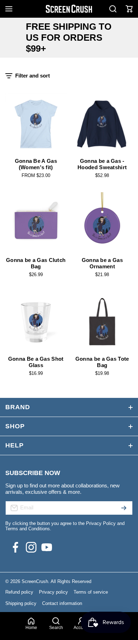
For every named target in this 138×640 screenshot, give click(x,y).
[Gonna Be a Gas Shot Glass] (36, 322)
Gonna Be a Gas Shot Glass (36, 362)
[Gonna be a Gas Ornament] (102, 222)
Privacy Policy (101, 523)
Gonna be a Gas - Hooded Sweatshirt (102, 164)
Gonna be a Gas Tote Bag (102, 362)
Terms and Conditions (27, 528)
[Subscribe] (124, 508)
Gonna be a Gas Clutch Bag (35, 263)
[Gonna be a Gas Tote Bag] (102, 322)
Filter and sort (32, 76)
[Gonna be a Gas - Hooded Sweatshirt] (102, 124)
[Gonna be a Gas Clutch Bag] (36, 222)
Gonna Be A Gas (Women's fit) (36, 164)
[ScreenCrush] (69, 9)
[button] (129, 8)
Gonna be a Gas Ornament (102, 263)
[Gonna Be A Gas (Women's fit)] (36, 124)
